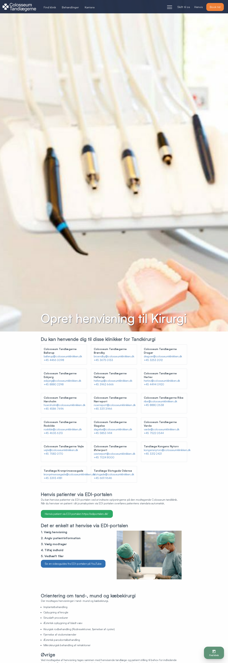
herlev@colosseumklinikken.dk (162, 380)
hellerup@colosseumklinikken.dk (113, 380)
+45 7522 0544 (154, 433)
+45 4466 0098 (54, 360)
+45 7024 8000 (104, 457)
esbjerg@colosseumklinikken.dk (62, 380)
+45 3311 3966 (103, 408)
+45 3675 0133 (103, 360)
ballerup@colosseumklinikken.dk (63, 356)
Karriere (90, 7)
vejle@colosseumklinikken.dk (61, 450)
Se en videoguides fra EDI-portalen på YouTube (73, 563)
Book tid (215, 7)
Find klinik (50, 7)
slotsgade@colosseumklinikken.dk (114, 474)
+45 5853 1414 (103, 433)
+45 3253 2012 (153, 360)
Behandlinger (70, 7)
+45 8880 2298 (54, 384)
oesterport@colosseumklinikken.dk (114, 453)
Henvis (198, 7)
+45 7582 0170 (53, 453)
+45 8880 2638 (154, 405)
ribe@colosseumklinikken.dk (160, 401)
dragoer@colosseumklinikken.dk (163, 356)
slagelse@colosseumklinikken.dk (113, 429)
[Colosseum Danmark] (19, 7)
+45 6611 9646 (103, 478)
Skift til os (183, 7)
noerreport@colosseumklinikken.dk (115, 405)
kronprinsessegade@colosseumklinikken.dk (69, 474)
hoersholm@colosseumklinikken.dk (64, 405)
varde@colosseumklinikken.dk (161, 429)
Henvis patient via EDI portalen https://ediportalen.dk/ (77, 514)
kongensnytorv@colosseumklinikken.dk (167, 450)
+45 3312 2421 (153, 453)
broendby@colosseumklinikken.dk (114, 356)
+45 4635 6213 (53, 433)
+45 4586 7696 (54, 408)
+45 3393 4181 (53, 478)
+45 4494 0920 (154, 384)
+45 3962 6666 (104, 384)
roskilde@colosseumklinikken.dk (63, 429)
